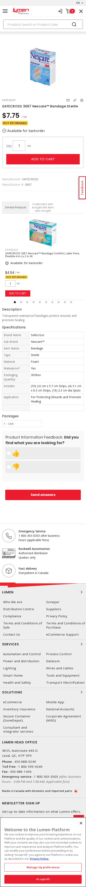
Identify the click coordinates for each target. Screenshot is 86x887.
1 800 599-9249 (30, 766)
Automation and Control (22, 654)
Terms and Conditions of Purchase (65, 625)
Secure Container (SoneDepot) (16, 718)
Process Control (58, 654)
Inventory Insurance (19, 709)
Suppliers (53, 609)
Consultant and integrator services (18, 729)
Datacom (53, 661)
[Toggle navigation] (5, 11)
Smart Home (13, 675)
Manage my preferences (43, 867)
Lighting (9, 668)
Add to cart (43, 159)
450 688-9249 (25, 761)
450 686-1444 (21, 771)
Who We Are (13, 602)
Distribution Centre (18, 609)
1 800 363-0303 (46, 776)
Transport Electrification (65, 683)
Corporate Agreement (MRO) (63, 718)
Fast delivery (28, 568)
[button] (15, 302)
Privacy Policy (56, 616)
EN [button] (78, 3)
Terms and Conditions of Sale (22, 625)
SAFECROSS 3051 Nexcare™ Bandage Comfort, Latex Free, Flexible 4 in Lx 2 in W (42, 254)
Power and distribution (21, 661)
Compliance (12, 616)
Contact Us (11, 634)
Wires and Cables (59, 668)
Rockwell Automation (34, 549)
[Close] (81, 823)
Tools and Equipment (63, 675)
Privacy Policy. (39, 859)
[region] (43, 852)
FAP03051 (11, 250)
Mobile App (55, 702)
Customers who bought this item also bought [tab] (43, 207)
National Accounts (60, 709)
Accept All (43, 879)
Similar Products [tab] (15, 207)
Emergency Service (32, 531)
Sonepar (52, 602)
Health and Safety (17, 683)
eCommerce (12, 702)
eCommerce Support (62, 634)
